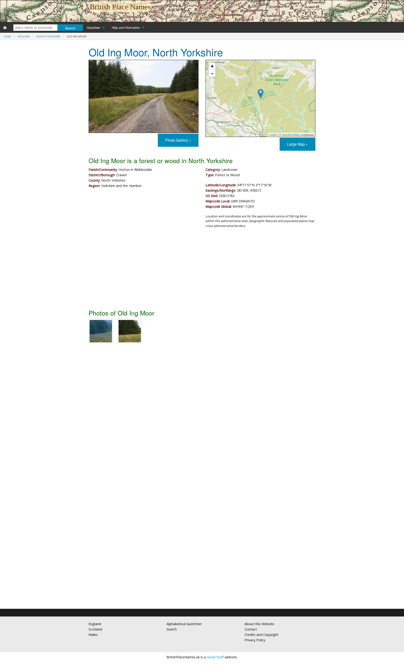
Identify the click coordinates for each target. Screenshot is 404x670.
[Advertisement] (202, 270)
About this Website (259, 624)
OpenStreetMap (291, 134)
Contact (251, 629)
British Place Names (120, 7)
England (24, 36)
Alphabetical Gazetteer (184, 624)
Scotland (95, 629)
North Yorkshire (48, 36)
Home (7, 36)
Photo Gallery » (178, 140)
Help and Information (126, 27)
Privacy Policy (255, 640)
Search (171, 629)
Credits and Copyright (261, 634)
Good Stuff (215, 657)
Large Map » (297, 144)
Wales (93, 634)
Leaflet (273, 134)
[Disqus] (202, 416)
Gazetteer (93, 27)
